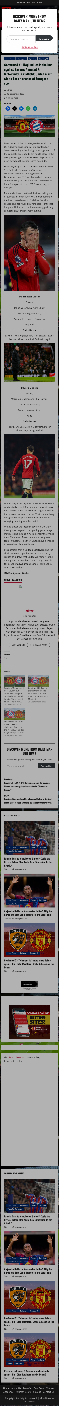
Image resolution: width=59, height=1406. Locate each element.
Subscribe (44, 39)
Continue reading (30, 47)
